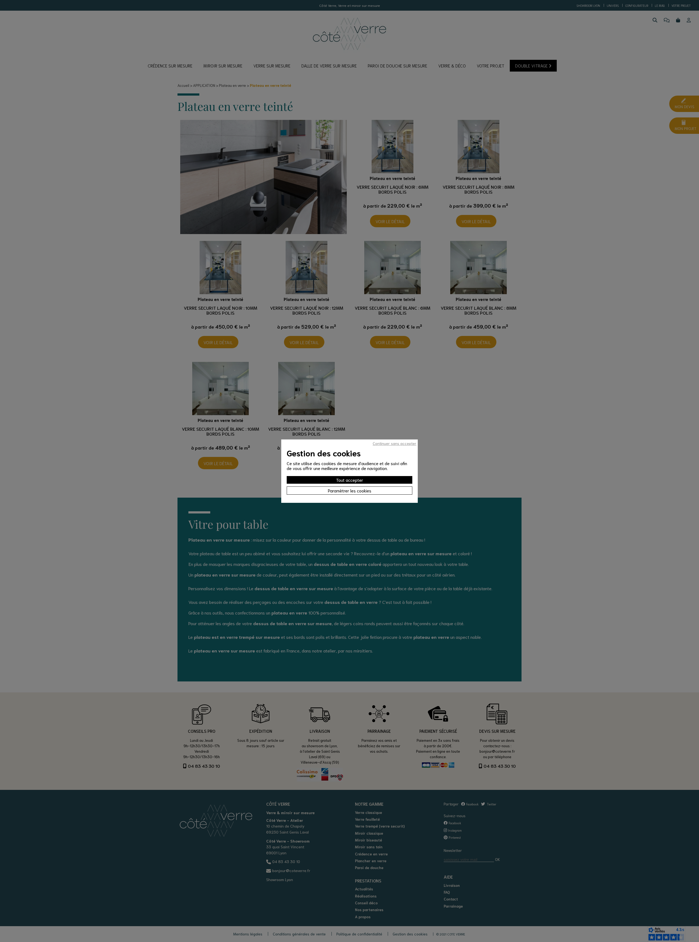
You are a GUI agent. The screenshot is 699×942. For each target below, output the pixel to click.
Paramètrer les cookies (349, 490)
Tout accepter (349, 480)
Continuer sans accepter (394, 443)
